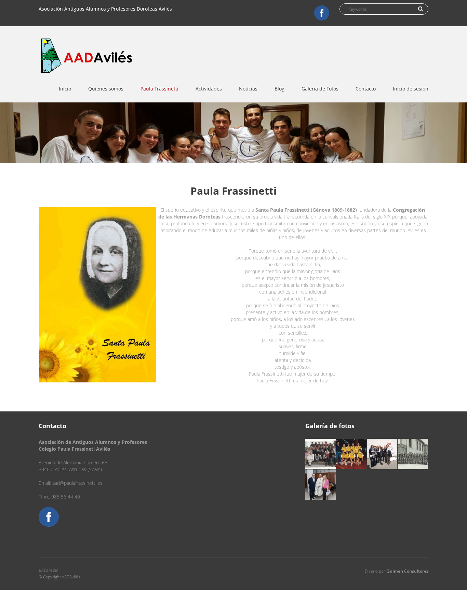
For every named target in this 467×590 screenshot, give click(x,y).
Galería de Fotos (320, 88)
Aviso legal (48, 570)
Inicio (65, 88)
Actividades (209, 88)
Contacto (366, 88)
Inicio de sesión (410, 88)
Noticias (248, 88)
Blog (279, 88)
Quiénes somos (105, 88)
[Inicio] (87, 50)
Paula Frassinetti (159, 88)
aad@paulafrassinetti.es (77, 483)
